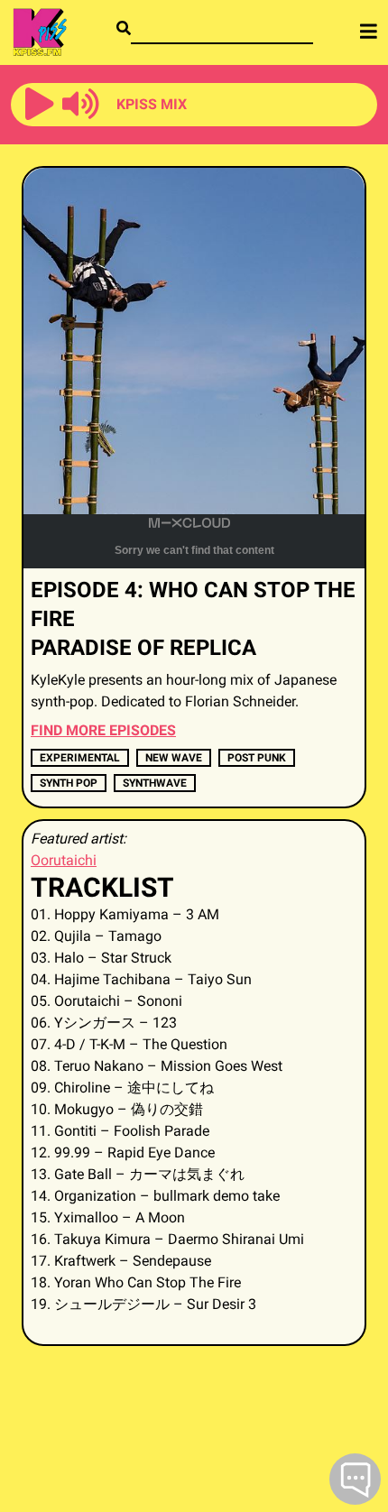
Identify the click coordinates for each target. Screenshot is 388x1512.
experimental (80, 757)
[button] (39, 105)
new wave (173, 757)
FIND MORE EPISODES (103, 730)
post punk (256, 757)
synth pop (68, 783)
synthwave (155, 783)
